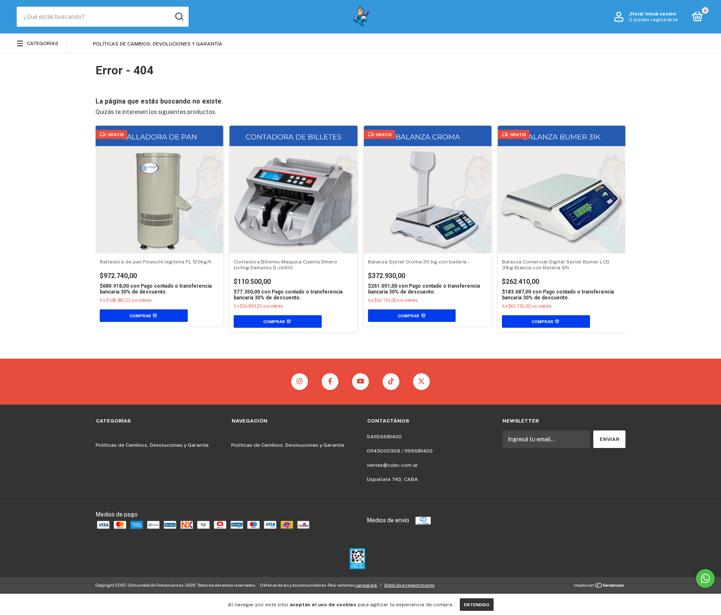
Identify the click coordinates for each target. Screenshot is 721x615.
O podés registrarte (653, 20)
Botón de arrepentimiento (409, 584)
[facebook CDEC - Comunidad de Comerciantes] (330, 381)
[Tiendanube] (599, 586)
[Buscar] (179, 16)
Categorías (42, 43)
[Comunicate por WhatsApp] (705, 578)
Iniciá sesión (660, 14)
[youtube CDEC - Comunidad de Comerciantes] (360, 381)
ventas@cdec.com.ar (392, 465)
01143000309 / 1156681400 (400, 451)
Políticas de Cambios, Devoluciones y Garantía (157, 44)
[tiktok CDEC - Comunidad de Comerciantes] (391, 381)
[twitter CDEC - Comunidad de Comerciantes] (421, 381)
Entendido (476, 604)
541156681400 (384, 437)
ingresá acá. (366, 584)
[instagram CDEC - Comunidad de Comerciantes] (299, 381)
